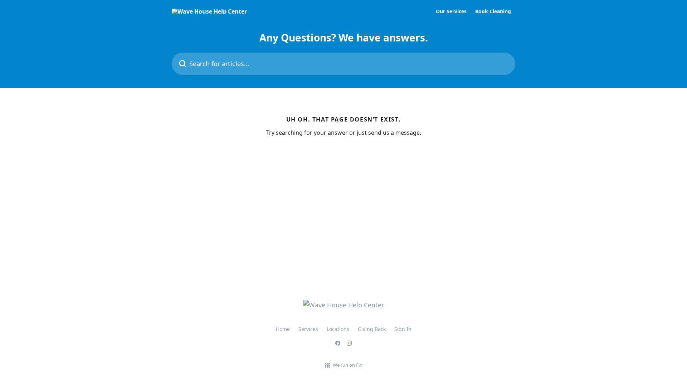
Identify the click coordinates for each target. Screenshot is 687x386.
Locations (338, 329)
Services (308, 329)
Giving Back (372, 329)
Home (283, 329)
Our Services (451, 11)
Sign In (402, 329)
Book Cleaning (493, 11)
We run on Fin (347, 365)
